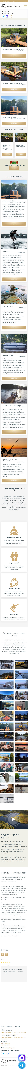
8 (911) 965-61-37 (14, 1)
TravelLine (4, 19)
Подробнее (14, 55)
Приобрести (14, 168)
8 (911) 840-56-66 (5, 1)
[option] (14, 969)
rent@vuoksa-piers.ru (10, 1048)
